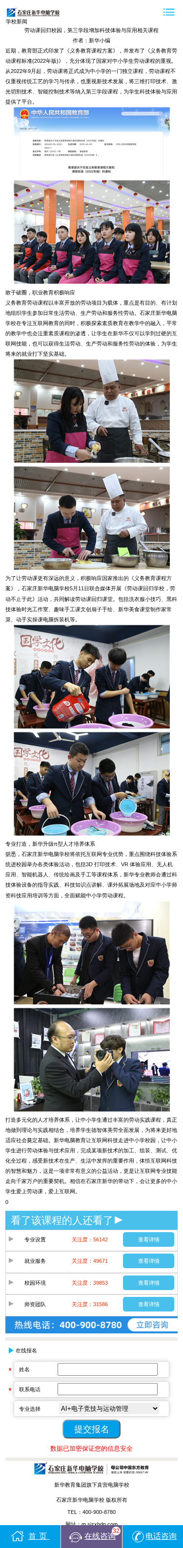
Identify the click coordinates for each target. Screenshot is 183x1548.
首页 (39, 1536)
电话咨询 (161, 1536)
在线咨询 (102, 1534)
